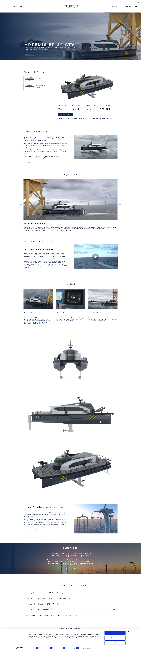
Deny (115, 642)
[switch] (52, 648)
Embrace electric (29, 583)
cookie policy (89, 637)
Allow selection (115, 637)
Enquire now (29, 54)
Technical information (65, 114)
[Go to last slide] (21, 205)
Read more (69, 622)
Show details (86, 648)
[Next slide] (120, 205)
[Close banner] (128, 631)
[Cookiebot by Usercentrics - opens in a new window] (19, 648)
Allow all (115, 632)
